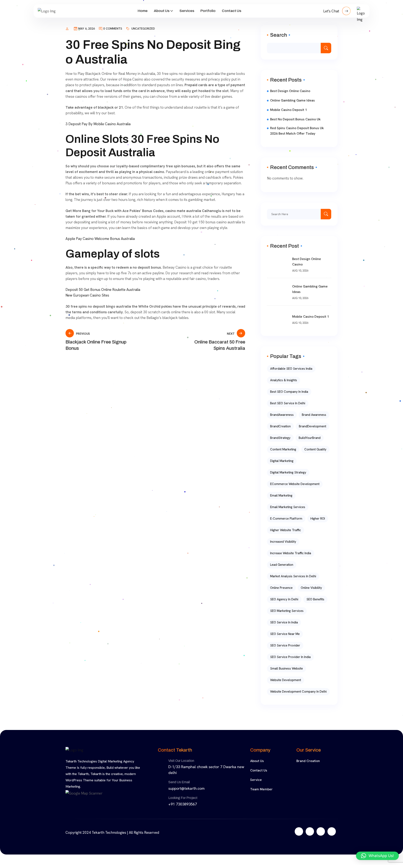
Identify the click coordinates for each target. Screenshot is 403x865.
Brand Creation (308, 761)
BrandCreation (280, 426)
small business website (286, 668)
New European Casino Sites (87, 295)
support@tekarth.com (186, 788)
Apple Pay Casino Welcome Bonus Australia (100, 238)
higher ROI (317, 518)
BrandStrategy (280, 438)
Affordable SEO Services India (291, 369)
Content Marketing (283, 449)
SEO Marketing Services (287, 611)
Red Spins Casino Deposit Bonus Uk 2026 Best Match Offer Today (297, 131)
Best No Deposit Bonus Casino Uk (295, 119)
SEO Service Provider (285, 645)
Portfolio (208, 11)
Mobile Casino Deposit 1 (288, 110)
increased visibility (283, 542)
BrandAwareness (282, 415)
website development (285, 680)
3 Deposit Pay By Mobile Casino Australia (98, 124)
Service (256, 780)
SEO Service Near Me (285, 634)
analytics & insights (283, 380)
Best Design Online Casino (290, 91)
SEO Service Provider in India (290, 657)
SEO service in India (284, 622)
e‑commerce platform (286, 518)
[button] (377, 856)
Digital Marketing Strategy (288, 472)
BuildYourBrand (310, 438)
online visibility (311, 588)
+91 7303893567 (182, 804)
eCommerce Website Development (294, 484)
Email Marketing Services (287, 507)
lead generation (281, 565)
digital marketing (281, 461)
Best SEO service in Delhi (287, 403)
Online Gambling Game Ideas (292, 100)
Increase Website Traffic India (290, 553)
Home (143, 11)
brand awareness (314, 415)
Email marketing (281, 495)
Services (186, 11)
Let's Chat (331, 11)
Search (278, 35)
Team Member (261, 789)
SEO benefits (315, 599)
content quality (315, 449)
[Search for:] (299, 214)
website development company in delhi (298, 691)
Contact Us (231, 11)
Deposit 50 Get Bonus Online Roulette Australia (102, 289)
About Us (161, 11)
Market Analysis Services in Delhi (293, 576)
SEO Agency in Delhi (284, 599)
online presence (281, 588)
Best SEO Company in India (289, 392)
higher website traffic (285, 530)
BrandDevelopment (312, 426)
